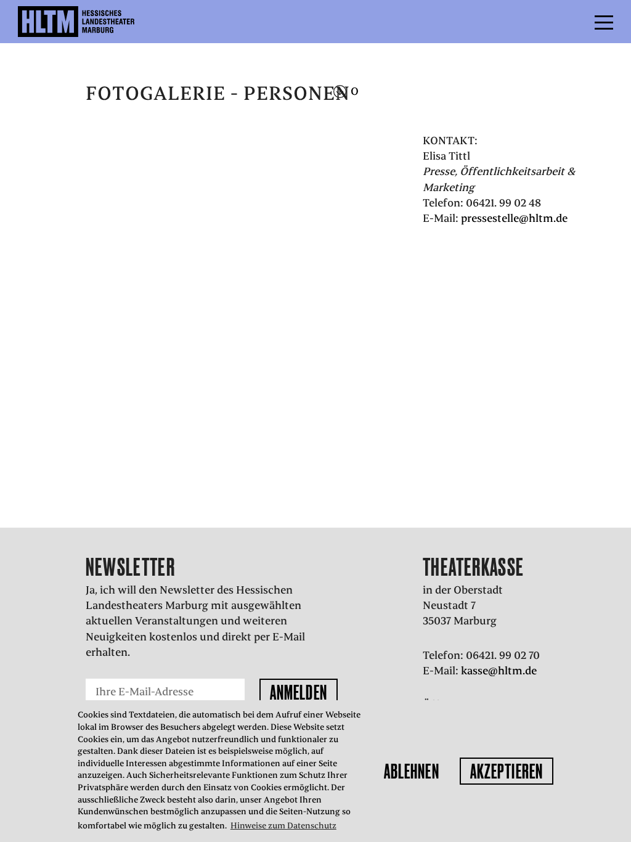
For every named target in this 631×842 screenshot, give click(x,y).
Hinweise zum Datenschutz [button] (283, 825)
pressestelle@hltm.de (514, 218)
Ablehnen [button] (411, 771)
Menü (576, 21)
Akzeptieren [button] (506, 771)
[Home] (102, 21)
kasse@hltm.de (499, 670)
